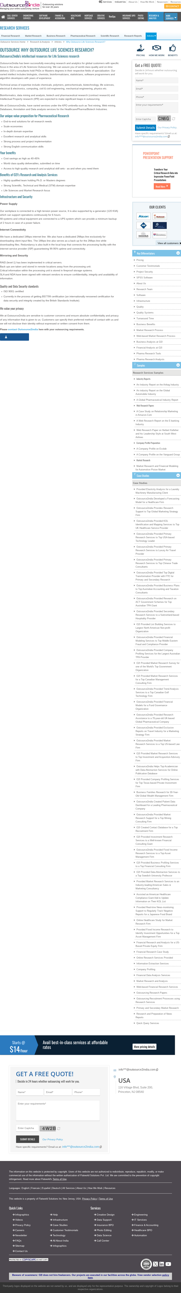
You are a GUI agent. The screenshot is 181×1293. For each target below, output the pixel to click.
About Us (133, 1)
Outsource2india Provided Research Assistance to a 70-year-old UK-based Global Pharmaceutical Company (155, 718)
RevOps (112, 16)
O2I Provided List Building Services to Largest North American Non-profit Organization (156, 628)
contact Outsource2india (23, 329)
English (25, 1188)
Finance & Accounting (146, 1225)
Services (107, 1)
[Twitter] (155, 1267)
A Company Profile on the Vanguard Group (158, 454)
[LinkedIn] (161, 1265)
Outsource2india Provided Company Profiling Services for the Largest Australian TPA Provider (158, 654)
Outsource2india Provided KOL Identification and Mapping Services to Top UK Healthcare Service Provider (157, 524)
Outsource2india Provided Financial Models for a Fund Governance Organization (154, 705)
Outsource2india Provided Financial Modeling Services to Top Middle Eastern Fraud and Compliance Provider (157, 641)
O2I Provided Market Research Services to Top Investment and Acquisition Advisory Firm (158, 757)
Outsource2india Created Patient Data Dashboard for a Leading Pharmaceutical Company (156, 805)
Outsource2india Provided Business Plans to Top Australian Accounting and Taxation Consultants (158, 589)
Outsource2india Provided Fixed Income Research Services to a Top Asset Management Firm (156, 853)
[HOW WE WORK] (156, 48)
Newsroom (162, 1)
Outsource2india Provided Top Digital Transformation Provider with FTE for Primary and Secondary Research (155, 576)
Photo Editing (104, 1230)
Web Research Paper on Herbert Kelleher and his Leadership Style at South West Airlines (157, 434)
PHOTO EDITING (141, 17)
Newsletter (21, 1235)
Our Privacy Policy (167, 127)
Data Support (104, 1219)
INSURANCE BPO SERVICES (128, 17)
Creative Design (106, 1214)
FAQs (18, 1240)
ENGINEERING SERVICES (28, 17)
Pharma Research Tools (148, 353)
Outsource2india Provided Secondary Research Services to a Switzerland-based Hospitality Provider (157, 615)
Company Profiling (145, 969)
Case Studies (140, 483)
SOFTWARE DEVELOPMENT (44, 17)
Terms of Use (59, 1179)
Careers (19, 1230)
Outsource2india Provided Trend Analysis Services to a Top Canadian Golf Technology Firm (157, 692)
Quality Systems (145, 312)
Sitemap (19, 1245)
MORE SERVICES (170, 17)
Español (46, 1188)
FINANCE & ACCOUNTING (60, 17)
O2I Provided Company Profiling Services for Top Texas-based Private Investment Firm (157, 783)
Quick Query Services (147, 1023)
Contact (173, 6)
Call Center (103, 1240)
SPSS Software (144, 277)
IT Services (140, 1219)
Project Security (144, 271)
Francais (35, 1188)
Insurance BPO (105, 1225)
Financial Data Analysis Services (153, 975)
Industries (120, 1)
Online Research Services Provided (154, 957)
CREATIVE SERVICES (101, 17)
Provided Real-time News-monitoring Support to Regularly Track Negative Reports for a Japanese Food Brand (155, 911)
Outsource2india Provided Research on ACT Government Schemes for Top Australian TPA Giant (156, 602)
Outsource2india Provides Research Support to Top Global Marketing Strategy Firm (157, 511)
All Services (68, 1188)
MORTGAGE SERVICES (88, 17)
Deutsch (56, 1188)
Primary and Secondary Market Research (157, 1008)
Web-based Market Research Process (155, 336)
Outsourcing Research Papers (151, 992)
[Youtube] (168, 1265)
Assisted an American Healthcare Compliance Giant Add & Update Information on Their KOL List (153, 898)
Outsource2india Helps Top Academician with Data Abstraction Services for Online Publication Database (157, 770)
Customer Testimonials (148, 266)
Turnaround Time (145, 318)
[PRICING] (140, 48)
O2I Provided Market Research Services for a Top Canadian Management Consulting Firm (157, 679)
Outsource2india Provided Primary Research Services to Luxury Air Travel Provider (156, 550)
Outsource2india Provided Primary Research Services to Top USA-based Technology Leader (155, 537)
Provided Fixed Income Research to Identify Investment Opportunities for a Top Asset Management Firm (157, 933)
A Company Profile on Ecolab (151, 448)
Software (140, 295)
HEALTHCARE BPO (76, 17)
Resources (176, 1)
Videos (19, 1219)
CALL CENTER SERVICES (12, 17)
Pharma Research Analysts (150, 359)
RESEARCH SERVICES (14, 28)
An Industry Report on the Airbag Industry (157, 384)
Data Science (104, 1235)
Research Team (144, 289)
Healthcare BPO (143, 1230)
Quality (140, 306)
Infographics (59, 1245)
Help (55, 1214)
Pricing (140, 260)
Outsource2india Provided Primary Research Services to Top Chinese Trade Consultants (157, 563)
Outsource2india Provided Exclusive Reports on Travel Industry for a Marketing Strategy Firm (157, 731)
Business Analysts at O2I (149, 342)
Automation (140, 1235)
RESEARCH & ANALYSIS (154, 17)
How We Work (147, 1)
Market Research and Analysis (152, 981)
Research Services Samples (148, 372)
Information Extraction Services (152, 963)
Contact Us (21, 1251)
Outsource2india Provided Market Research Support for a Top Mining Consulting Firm (153, 818)
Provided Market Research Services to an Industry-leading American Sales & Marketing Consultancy (157, 885)
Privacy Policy (89, 1198)
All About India (61, 1240)
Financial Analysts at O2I (149, 347)
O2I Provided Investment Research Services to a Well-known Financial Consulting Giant (154, 840)
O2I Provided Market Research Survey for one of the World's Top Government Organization (157, 666)
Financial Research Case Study (152, 952)
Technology (59, 1235)
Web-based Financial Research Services (157, 987)
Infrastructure (143, 301)
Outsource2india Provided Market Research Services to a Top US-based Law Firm (158, 744)
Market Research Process (149, 330)
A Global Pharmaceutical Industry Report (157, 400)
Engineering (141, 1214)
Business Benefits (145, 324)
